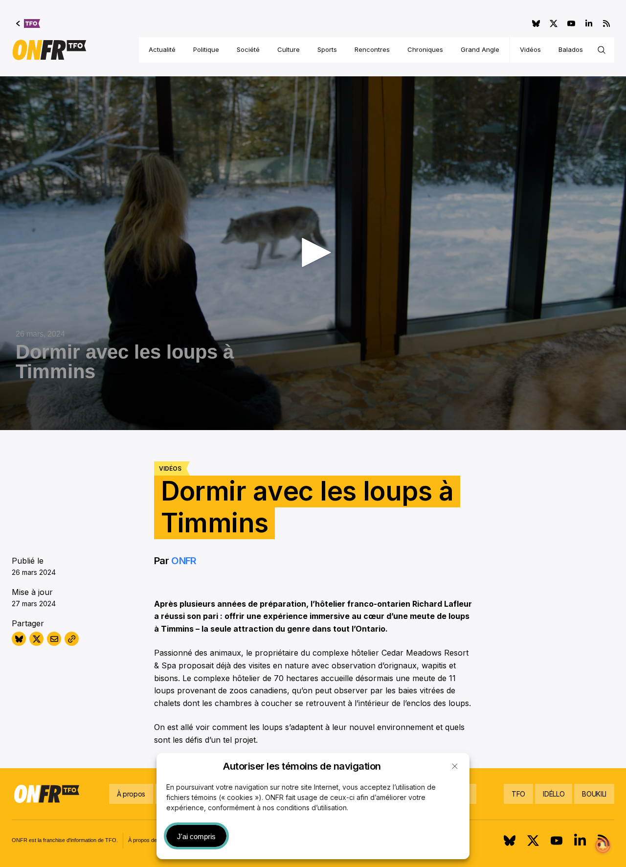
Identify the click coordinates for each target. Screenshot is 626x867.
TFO (518, 794)
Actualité (162, 49)
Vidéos (530, 49)
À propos (131, 794)
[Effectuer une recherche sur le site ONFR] (601, 50)
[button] (455, 766)
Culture (288, 49)
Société (248, 49)
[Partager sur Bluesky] (19, 639)
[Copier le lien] (72, 639)
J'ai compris (196, 836)
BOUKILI (594, 794)
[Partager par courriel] (54, 639)
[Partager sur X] (36, 639)
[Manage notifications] (603, 845)
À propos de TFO (149, 840)
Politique (206, 49)
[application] (313, 253)
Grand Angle (480, 49)
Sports (327, 49)
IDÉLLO (553, 794)
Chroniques (425, 49)
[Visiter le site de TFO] (28, 23)
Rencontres (372, 49)
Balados (571, 49)
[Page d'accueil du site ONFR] (49, 50)
